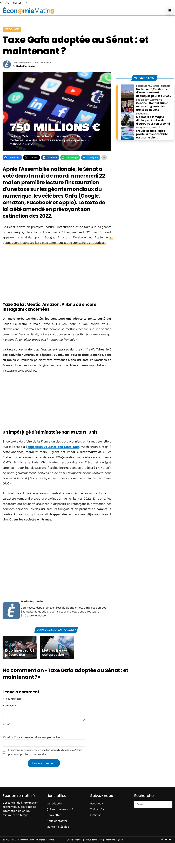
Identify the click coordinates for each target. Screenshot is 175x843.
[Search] (168, 804)
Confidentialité (74, 840)
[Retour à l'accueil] (81, 10)
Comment (9, 705)
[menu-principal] (169, 10)
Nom (6, 724)
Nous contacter (56, 820)
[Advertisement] (57, 274)
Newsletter (53, 815)
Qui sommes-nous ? (59, 809)
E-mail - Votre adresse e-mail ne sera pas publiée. (31, 737)
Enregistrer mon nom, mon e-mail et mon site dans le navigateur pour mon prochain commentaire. (45, 752)
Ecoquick (12, 29)
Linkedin (96, 815)
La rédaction (54, 803)
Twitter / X (97, 809)
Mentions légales (57, 826)
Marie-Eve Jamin (32, 601)
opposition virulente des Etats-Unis (53, 446)
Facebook (96, 803)
